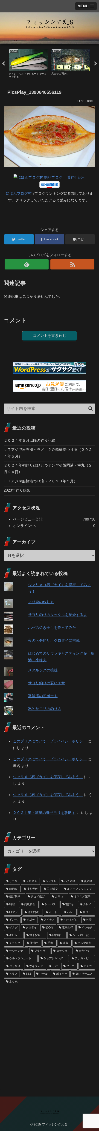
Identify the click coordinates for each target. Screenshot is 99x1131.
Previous (3, 63)
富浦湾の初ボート (43, 696)
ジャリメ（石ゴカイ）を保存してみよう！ (48, 777)
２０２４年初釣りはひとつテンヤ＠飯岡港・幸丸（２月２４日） (48, 468)
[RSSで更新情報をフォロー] (72, 264)
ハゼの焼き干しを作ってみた (52, 628)
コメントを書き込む (49, 336)
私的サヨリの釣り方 (44, 709)
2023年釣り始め (17, 490)
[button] (91, 408)
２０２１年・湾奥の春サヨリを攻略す (44, 813)
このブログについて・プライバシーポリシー (50, 741)
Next (95, 63)
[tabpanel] (28, 63)
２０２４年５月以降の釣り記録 (29, 440)
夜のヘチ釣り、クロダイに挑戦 (54, 640)
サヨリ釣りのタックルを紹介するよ (57, 615)
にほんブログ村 (19, 193)
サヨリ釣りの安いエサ (46, 683)
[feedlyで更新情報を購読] (27, 264)
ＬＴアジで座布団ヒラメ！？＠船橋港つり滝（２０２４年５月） (48, 453)
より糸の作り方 (41, 602)
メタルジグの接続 (43, 670)
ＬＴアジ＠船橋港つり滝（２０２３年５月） (40, 481)
